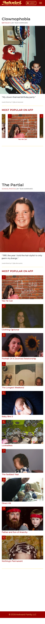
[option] (22, 128)
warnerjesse (19, 102)
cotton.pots (18, 263)
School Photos (9, 189)
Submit (32, 3)
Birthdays (6, 23)
